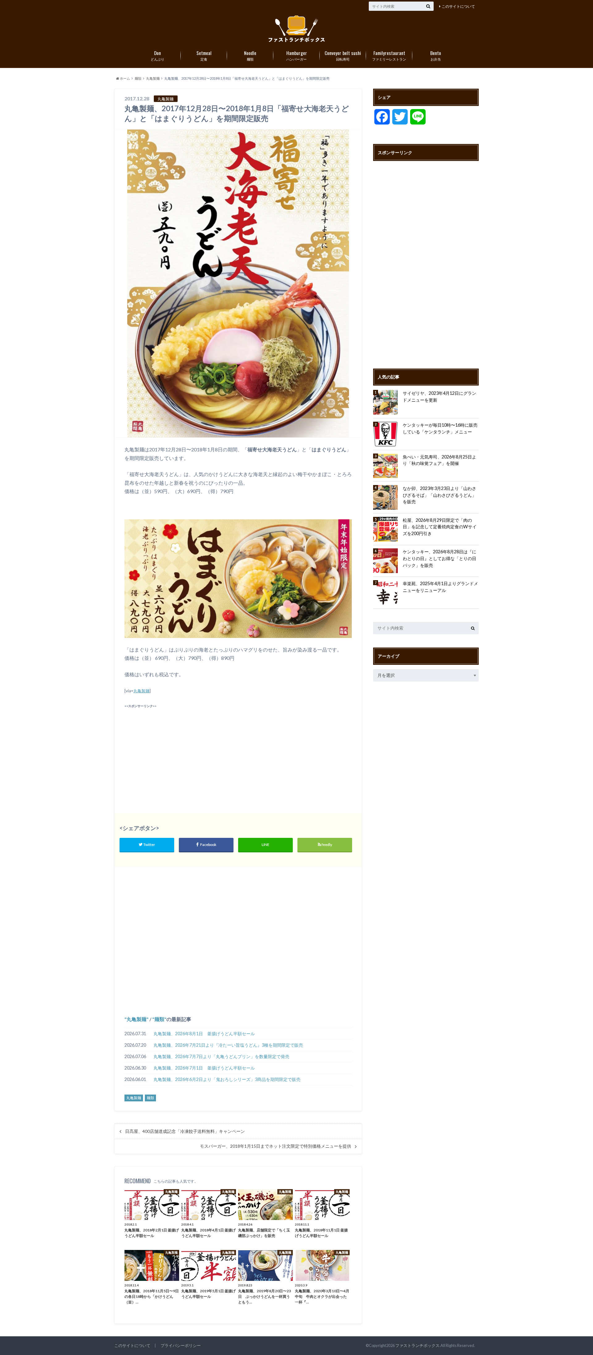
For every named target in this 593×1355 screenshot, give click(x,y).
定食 (204, 55)
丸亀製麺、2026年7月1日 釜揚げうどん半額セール (204, 1067)
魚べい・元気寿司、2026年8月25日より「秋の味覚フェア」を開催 (439, 460)
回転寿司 (343, 55)
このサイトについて (458, 6)
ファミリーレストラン (389, 55)
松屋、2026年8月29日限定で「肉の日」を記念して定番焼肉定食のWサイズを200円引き (440, 526)
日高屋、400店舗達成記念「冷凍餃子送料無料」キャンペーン (185, 1131)
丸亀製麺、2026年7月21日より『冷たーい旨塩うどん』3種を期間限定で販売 (228, 1045)
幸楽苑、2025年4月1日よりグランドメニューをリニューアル (440, 587)
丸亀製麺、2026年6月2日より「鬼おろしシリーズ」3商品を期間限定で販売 (227, 1079)
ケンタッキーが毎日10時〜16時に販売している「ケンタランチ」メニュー (440, 428)
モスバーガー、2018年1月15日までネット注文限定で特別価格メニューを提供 (275, 1146)
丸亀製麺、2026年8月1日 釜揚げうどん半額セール (204, 1033)
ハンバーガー (296, 55)
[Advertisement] (180, 753)
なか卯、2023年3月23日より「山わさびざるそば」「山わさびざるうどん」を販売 (439, 495)
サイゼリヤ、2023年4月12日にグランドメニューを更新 (439, 396)
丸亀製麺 (141, 690)
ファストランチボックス (417, 1345)
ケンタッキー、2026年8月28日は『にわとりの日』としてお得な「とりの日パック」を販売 (439, 558)
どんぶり (157, 55)
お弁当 (435, 55)
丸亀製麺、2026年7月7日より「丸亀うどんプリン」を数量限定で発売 (221, 1056)
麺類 (250, 55)
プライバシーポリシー (181, 1345)
